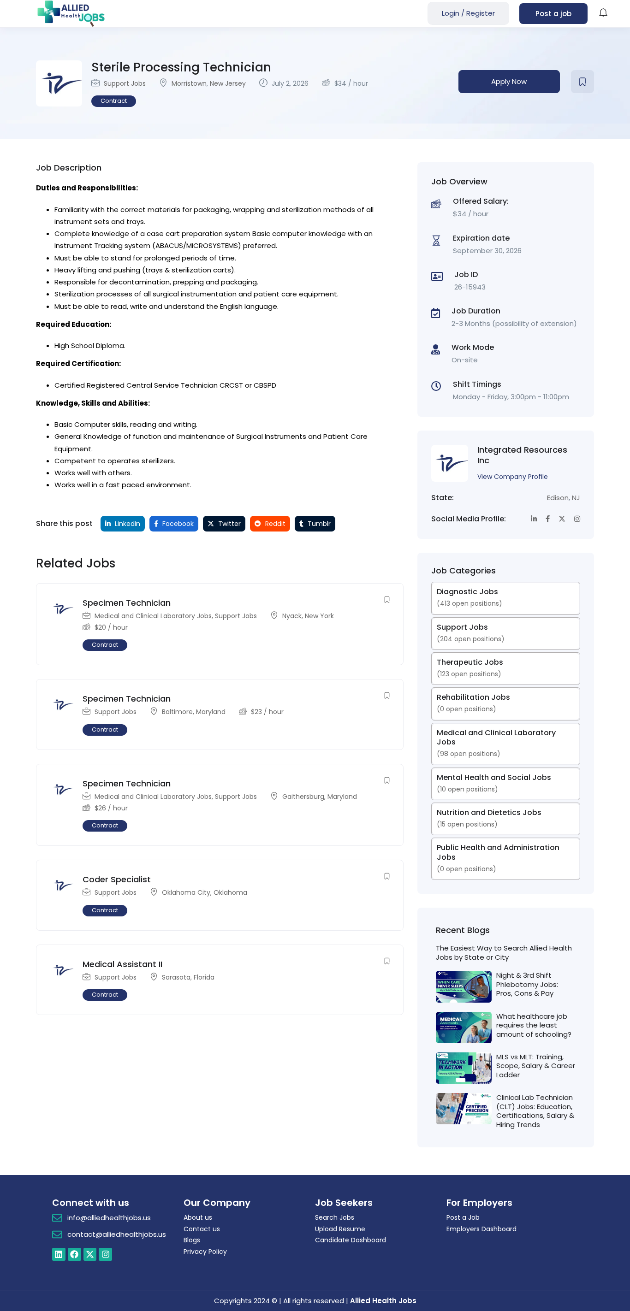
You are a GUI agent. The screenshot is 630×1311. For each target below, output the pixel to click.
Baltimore (177, 711)
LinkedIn (126, 523)
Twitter (228, 523)
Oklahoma (230, 892)
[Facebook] (74, 1254)
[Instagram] (105, 1254)
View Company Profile (512, 476)
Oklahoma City (186, 892)
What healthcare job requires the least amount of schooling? (533, 1025)
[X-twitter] (90, 1254)
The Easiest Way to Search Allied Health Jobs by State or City (504, 952)
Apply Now (509, 81)
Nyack (292, 615)
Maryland (211, 711)
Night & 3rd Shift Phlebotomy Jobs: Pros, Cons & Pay (527, 984)
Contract (114, 100)
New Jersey (228, 83)
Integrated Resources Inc (522, 455)
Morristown (189, 83)
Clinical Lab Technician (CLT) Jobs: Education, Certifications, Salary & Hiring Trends (535, 1110)
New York (319, 615)
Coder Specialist (117, 879)
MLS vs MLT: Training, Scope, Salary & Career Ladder (535, 1066)
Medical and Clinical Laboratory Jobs (153, 615)
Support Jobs (125, 83)
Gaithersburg (303, 796)
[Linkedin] (58, 1254)
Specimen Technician (127, 602)
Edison (558, 497)
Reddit (274, 523)
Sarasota (176, 977)
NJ (576, 497)
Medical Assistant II (122, 964)
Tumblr (318, 523)
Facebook (177, 523)
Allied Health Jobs (383, 1300)
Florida (204, 977)
